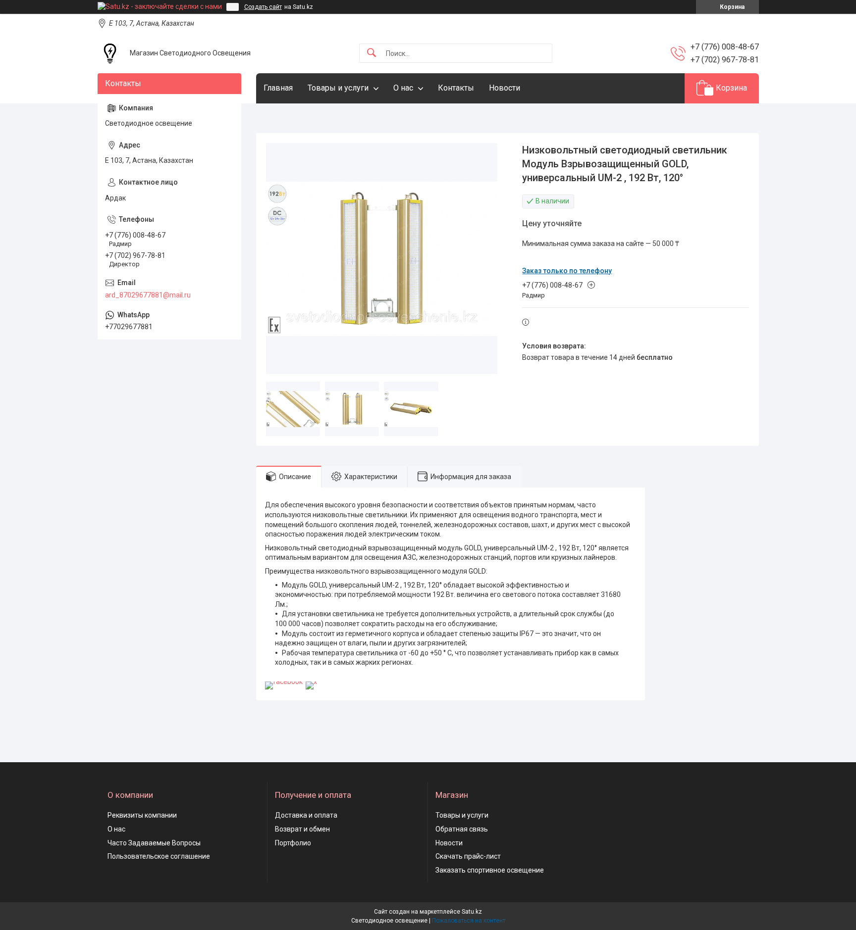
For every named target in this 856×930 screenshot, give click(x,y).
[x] (311, 681)
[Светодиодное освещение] (110, 53)
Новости (504, 88)
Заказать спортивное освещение (489, 870)
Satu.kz (472, 911)
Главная (278, 88)
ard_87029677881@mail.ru (148, 295)
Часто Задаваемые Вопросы (154, 843)
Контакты (456, 88)
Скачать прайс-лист (468, 856)
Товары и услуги (338, 88)
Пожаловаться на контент (468, 920)
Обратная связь (461, 829)
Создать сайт (263, 6)
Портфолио (293, 843)
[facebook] (284, 681)
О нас (403, 88)
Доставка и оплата (306, 815)
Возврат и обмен (302, 829)
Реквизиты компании (142, 815)
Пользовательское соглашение (158, 856)
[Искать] (371, 53)
